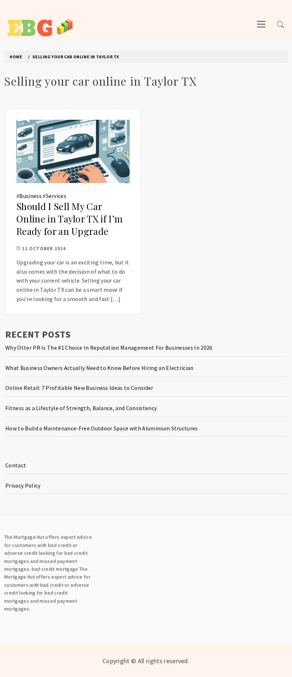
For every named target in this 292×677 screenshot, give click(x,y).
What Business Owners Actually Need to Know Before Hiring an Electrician (99, 367)
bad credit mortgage (55, 569)
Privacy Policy (22, 485)
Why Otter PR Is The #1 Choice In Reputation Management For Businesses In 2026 (109, 347)
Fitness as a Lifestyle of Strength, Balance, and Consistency (81, 408)
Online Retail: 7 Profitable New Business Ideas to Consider (79, 387)
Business (30, 195)
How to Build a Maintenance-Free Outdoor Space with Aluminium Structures (101, 428)
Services (56, 195)
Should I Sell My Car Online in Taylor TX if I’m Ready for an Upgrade (69, 218)
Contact (15, 465)
